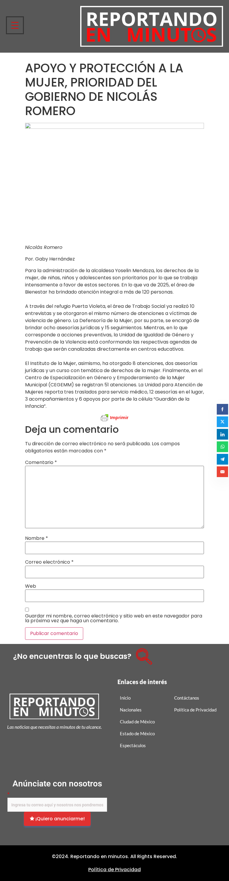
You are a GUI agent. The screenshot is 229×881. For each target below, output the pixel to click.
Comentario (41, 462)
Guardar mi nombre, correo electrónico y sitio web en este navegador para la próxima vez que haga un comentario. (113, 618)
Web (30, 586)
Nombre (36, 538)
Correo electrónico (49, 562)
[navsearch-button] (142, 654)
